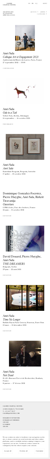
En (29, 3)
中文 (36, 3)
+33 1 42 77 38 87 (10, 411)
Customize (39, 451)
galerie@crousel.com (11, 413)
